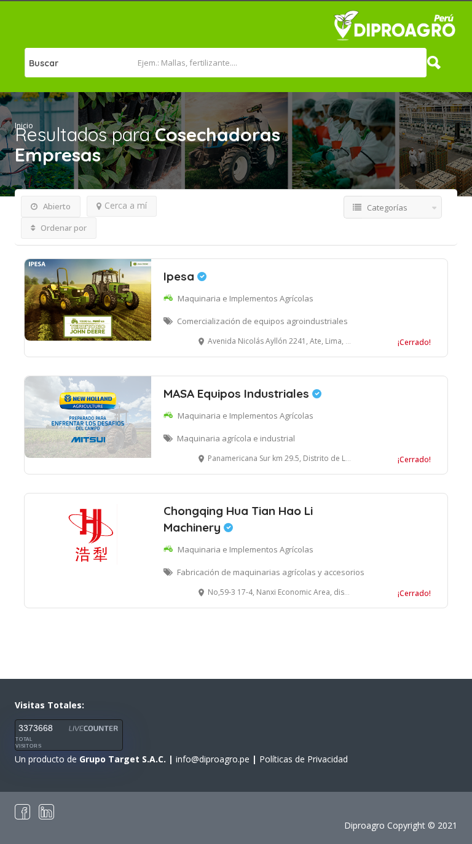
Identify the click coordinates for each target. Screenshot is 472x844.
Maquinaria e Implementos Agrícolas (245, 298)
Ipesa (180, 276)
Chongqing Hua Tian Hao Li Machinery (238, 519)
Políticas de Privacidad (303, 759)
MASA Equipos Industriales (237, 393)
